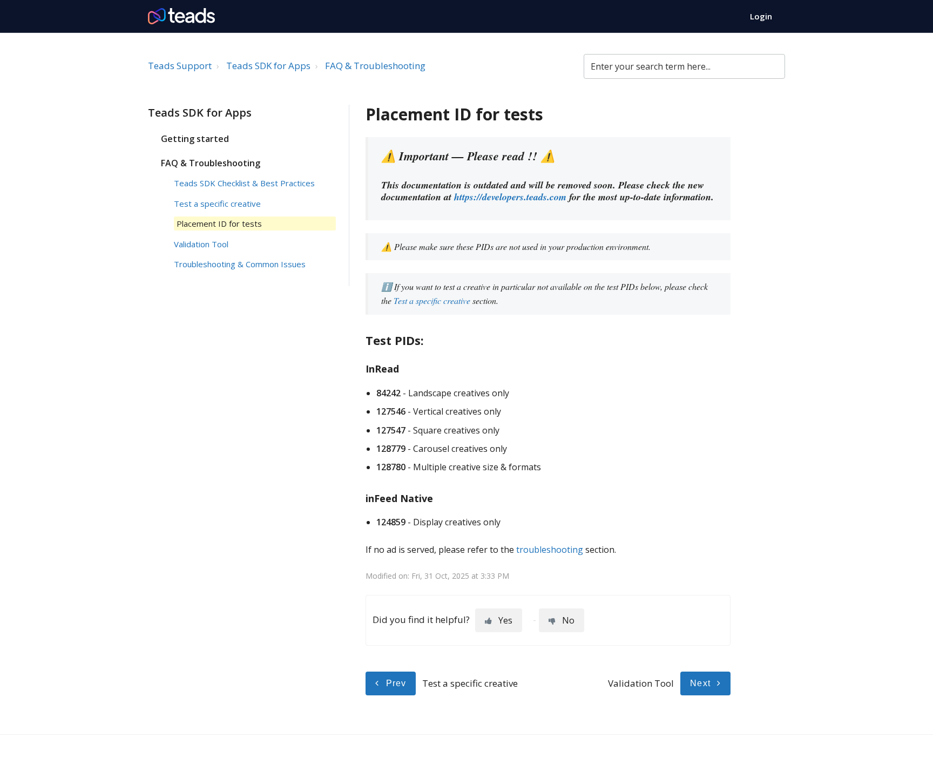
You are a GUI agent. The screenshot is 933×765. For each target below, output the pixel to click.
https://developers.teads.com (510, 197)
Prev (396, 683)
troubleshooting (549, 550)
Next (700, 683)
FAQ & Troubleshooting (375, 65)
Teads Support (180, 65)
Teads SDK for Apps (268, 65)
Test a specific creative (217, 203)
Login (761, 16)
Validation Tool (201, 244)
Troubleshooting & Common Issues (240, 264)
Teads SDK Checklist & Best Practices (244, 183)
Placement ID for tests (219, 223)
